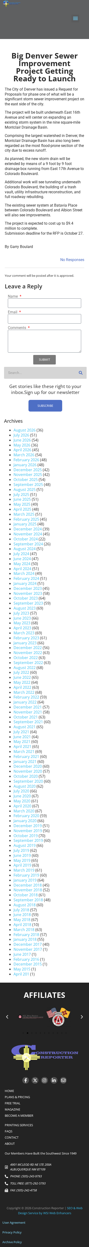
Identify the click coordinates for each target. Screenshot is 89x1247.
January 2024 (25, 583)
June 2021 (22, 736)
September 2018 (28, 899)
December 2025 (28, 469)
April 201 (21, 974)
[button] (75, 18)
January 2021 (25, 761)
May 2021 (22, 741)
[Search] (81, 373)
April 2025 (22, 509)
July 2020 (21, 791)
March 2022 (24, 692)
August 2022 (25, 667)
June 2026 (22, 440)
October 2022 (26, 657)
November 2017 (28, 949)
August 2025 (25, 489)
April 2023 (22, 628)
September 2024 (28, 544)
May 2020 (22, 801)
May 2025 (22, 504)
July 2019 (21, 850)
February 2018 (26, 934)
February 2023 (26, 637)
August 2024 (25, 548)
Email (13, 312)
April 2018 (22, 924)
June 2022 (22, 677)
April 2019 (22, 865)
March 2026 (24, 454)
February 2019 (26, 875)
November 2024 (28, 534)
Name (13, 296)
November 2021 (28, 712)
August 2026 (25, 430)
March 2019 (24, 870)
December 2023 (28, 588)
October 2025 (26, 479)
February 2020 (26, 815)
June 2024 (22, 558)
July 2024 (21, 553)
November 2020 (28, 771)
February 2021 (26, 756)
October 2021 (26, 717)
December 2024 (28, 529)
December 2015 (28, 964)
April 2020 (22, 806)
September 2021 (28, 721)
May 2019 (22, 860)
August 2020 (25, 786)
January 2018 (25, 939)
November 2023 (28, 593)
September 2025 (28, 484)
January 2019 (25, 880)
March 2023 (24, 633)
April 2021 (22, 746)
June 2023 (22, 618)
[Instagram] (44, 1080)
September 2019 (28, 840)
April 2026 (22, 449)
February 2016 (26, 959)
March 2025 (24, 514)
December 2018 (28, 885)
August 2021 (25, 726)
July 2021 (21, 731)
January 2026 (25, 464)
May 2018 (22, 919)
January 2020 (25, 820)
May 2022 (22, 682)
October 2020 (26, 776)
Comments (17, 328)
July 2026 (21, 435)
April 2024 (22, 568)
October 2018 (26, 895)
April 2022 (22, 687)
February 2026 (26, 459)
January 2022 (25, 702)
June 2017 (22, 954)
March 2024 (24, 573)
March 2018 (24, 929)
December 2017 (28, 944)
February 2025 (26, 519)
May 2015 (22, 969)
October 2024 (26, 539)
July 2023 (21, 613)
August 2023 (25, 608)
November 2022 (28, 652)
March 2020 (24, 811)
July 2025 (21, 494)
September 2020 (28, 781)
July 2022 (21, 672)
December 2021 (28, 707)
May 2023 (22, 623)
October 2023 (26, 598)
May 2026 (22, 445)
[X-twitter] (35, 1080)
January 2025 (25, 524)
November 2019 (28, 830)
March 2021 (24, 751)
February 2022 (26, 697)
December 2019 (28, 825)
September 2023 (28, 603)
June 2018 (22, 914)
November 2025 (28, 474)
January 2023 (25, 642)
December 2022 (28, 647)
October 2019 (26, 835)
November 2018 (28, 890)
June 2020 (22, 796)
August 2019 (25, 845)
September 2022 (28, 662)
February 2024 (26, 578)
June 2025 (22, 499)
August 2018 (25, 904)
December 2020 (28, 766)
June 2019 (22, 855)
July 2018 (21, 909)
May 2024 (22, 563)
